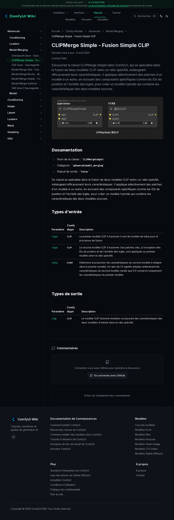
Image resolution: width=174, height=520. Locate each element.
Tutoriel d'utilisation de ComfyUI (68, 439)
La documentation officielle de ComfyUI (108, 5)
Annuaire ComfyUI (60, 448)
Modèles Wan (143, 434)
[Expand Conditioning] (41, 37)
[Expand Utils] (41, 138)
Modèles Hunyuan (145, 439)
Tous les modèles (145, 425)
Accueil (56, 31)
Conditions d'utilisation (62, 484)
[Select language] (161, 16)
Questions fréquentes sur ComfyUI (69, 470)
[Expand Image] (41, 106)
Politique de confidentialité (65, 489)
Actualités (103, 19)
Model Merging (114, 31)
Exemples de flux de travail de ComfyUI (72, 444)
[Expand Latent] (41, 112)
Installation (59, 12)
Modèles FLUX (143, 429)
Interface (79, 12)
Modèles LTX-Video (146, 448)
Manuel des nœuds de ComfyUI (68, 429)
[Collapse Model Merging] (41, 49)
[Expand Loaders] (41, 43)
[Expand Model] (41, 93)
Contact (140, 475)
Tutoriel (116, 12)
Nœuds (98, 12)
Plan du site (56, 494)
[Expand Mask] (41, 125)
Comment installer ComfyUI (65, 425)
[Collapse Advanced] (41, 31)
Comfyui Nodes (74, 31)
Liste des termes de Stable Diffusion (70, 475)
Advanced (94, 31)
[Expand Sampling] (41, 132)
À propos (141, 470)
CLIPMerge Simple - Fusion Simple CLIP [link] (74, 36)
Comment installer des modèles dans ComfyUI (76, 434)
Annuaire (86, 19)
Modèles (70, 19)
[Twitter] (13, 437)
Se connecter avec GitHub (109, 375)
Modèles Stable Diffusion (149, 453)
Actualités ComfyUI (60, 480)
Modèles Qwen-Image (147, 444)
